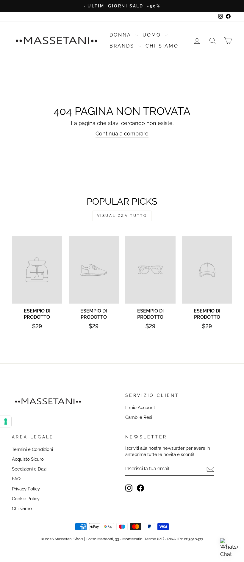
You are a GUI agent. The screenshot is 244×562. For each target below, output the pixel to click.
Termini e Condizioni (32, 449)
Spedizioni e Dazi (29, 469)
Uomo (153, 35)
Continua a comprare (122, 133)
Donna (122, 35)
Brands (123, 46)
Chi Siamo (162, 46)
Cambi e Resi (138, 417)
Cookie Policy (26, 498)
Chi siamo (22, 508)
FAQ (16, 479)
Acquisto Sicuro (28, 459)
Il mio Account (140, 407)
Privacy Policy (26, 489)
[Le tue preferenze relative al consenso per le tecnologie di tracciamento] (5, 421)
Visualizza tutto (122, 216)
